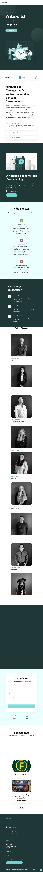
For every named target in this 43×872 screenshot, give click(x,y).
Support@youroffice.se (26, 681)
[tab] (21, 126)
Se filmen (11, 195)
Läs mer (21, 807)
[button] (41, 2)
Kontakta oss (11, 30)
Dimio (33, 869)
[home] (3, 2)
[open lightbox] (21, 159)
